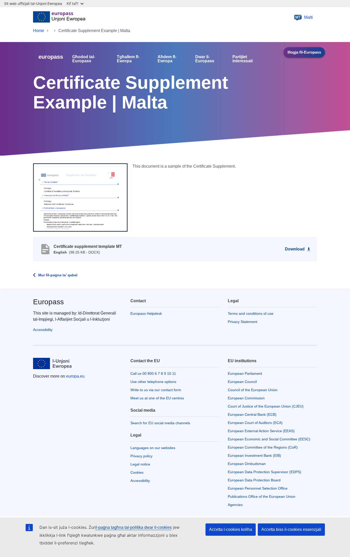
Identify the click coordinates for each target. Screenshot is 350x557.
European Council (242, 382)
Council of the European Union (252, 390)
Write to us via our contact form (155, 390)
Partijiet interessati (242, 59)
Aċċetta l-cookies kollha (230, 529)
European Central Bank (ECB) (252, 414)
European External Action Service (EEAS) (261, 431)
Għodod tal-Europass (83, 59)
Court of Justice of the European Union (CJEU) (266, 406)
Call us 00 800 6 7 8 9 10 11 (153, 373)
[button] (80, 197)
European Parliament (245, 373)
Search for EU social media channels (160, 423)
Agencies (235, 505)
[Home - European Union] (59, 17)
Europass (48, 302)
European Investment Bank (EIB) (254, 455)
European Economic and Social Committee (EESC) (269, 439)
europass (50, 57)
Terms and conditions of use (250, 313)
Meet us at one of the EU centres (157, 398)
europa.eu (75, 376)
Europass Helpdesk (146, 313)
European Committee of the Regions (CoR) (263, 447)
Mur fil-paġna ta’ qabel (57, 275)
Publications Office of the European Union (261, 496)
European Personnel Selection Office (257, 488)
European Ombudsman (247, 464)
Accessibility (43, 330)
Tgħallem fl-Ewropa (128, 59)
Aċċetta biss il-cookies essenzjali (291, 529)
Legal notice (140, 464)
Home (38, 30)
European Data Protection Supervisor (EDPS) (264, 472)
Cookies (136, 472)
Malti (304, 17)
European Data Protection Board (254, 480)
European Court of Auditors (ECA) (255, 423)
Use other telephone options (153, 382)
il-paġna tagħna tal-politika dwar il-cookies (133, 527)
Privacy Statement (242, 322)
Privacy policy (141, 456)
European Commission (246, 398)
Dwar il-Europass (204, 59)
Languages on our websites (152, 448)
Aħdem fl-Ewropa (167, 59)
